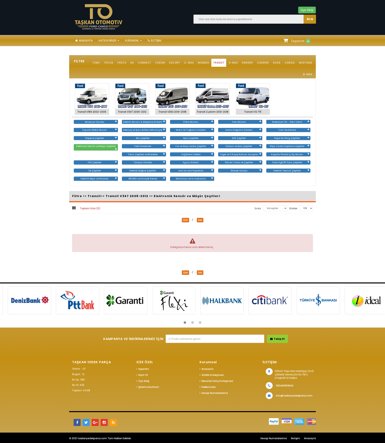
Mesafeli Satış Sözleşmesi (217, 381)
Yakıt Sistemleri (142, 146)
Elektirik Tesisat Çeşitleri (287, 170)
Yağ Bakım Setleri (191, 154)
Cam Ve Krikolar (287, 129)
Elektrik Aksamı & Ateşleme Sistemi (142, 121)
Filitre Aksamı (190, 121)
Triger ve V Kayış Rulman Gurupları (239, 154)
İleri (200, 220)
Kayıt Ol (143, 375)
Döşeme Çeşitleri (94, 138)
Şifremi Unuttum (148, 387)
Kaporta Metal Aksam (94, 129)
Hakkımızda (209, 387)
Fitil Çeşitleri (94, 162)
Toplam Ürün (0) (90, 208)
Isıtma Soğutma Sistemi (238, 129)
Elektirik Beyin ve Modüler (94, 178)
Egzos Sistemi (191, 162)
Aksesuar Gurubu (94, 121)
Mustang (305, 62)
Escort (174, 62)
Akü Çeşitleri (143, 138)
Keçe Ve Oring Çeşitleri (287, 138)
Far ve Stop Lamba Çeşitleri (190, 146)
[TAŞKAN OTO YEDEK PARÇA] (99, 17)
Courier (263, 62)
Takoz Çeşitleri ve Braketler (143, 154)
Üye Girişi (143, 381)
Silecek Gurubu (239, 170)
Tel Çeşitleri (94, 170)
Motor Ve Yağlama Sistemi (191, 129)
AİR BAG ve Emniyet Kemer (142, 178)
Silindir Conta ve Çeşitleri (239, 162)
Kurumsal (132, 40)
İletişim (156, 40)
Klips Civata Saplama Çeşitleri (287, 146)
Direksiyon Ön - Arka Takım (287, 121)
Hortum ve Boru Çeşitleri (239, 146)
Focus (108, 62)
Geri (185, 220)
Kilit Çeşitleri (239, 138)
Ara (310, 19)
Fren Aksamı (239, 121)
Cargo (290, 62)
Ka (132, 62)
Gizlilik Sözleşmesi (213, 375)
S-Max (233, 62)
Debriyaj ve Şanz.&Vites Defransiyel (142, 129)
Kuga (277, 62)
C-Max (189, 62)
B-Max (307, 74)
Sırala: (257, 208)
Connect (144, 62)
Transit (219, 62)
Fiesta (122, 62)
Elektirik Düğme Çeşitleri (142, 170)
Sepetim (143, 369)
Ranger (247, 62)
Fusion (160, 62)
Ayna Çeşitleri (191, 138)
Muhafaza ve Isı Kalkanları (191, 178)
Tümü (96, 62)
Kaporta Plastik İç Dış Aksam (287, 154)
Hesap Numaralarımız (215, 393)
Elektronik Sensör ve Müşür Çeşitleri (96, 146)
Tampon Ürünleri (143, 162)
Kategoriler (108, 40)
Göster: (293, 208)
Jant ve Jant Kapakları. (191, 170)
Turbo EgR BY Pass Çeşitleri (287, 162)
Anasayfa (86, 40)
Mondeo (203, 62)
